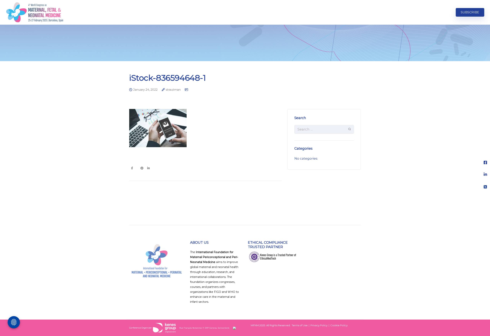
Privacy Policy (318, 325)
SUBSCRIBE (470, 12)
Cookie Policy (339, 325)
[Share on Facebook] (132, 168)
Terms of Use (300, 325)
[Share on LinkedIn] (148, 168)
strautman (173, 89)
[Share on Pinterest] (141, 168)
